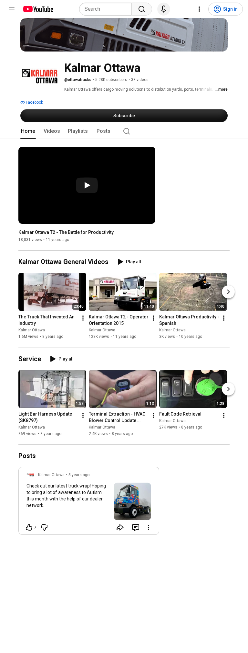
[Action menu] (148, 527)
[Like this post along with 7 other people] (29, 527)
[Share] (120, 527)
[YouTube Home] (38, 9)
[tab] (28, 131)
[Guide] (12, 9)
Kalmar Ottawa (31, 330)
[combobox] (107, 9)
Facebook (34, 102)
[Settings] (199, 9)
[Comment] (135, 527)
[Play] (87, 185)
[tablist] (124, 131)
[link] (88, 502)
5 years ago (78, 475)
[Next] (228, 292)
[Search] (141, 9)
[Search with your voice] (163, 9)
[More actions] (83, 318)
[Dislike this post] (44, 527)
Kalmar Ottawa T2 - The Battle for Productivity (66, 232)
